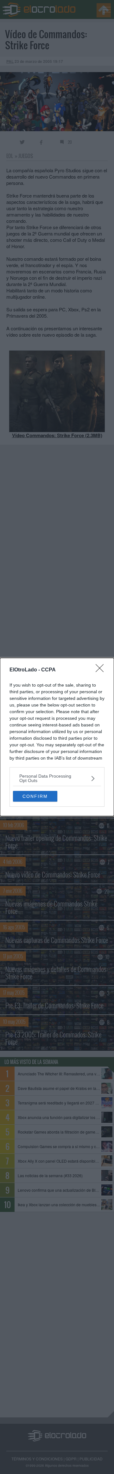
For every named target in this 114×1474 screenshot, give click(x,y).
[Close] (102, 670)
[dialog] (57, 737)
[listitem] (57, 778)
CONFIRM (35, 796)
